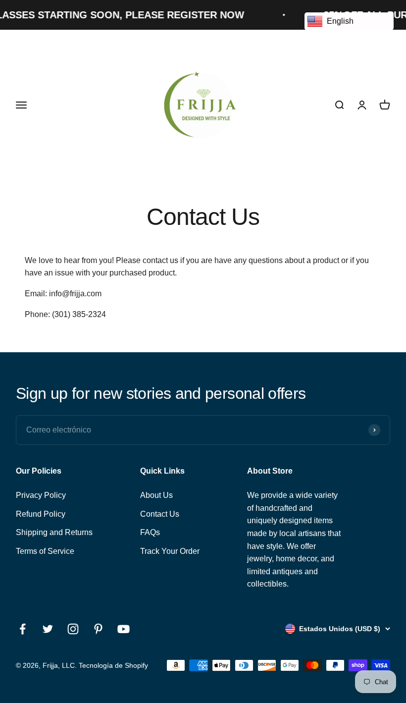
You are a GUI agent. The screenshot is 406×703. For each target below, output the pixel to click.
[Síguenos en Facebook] (22, 629)
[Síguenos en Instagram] (73, 629)
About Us (156, 495)
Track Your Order (170, 551)
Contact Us (159, 514)
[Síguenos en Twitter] (47, 629)
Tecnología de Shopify (113, 665)
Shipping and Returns (54, 532)
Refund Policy (40, 514)
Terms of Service (45, 551)
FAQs (150, 532)
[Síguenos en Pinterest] (98, 629)
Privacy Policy (41, 495)
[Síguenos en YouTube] (123, 629)
